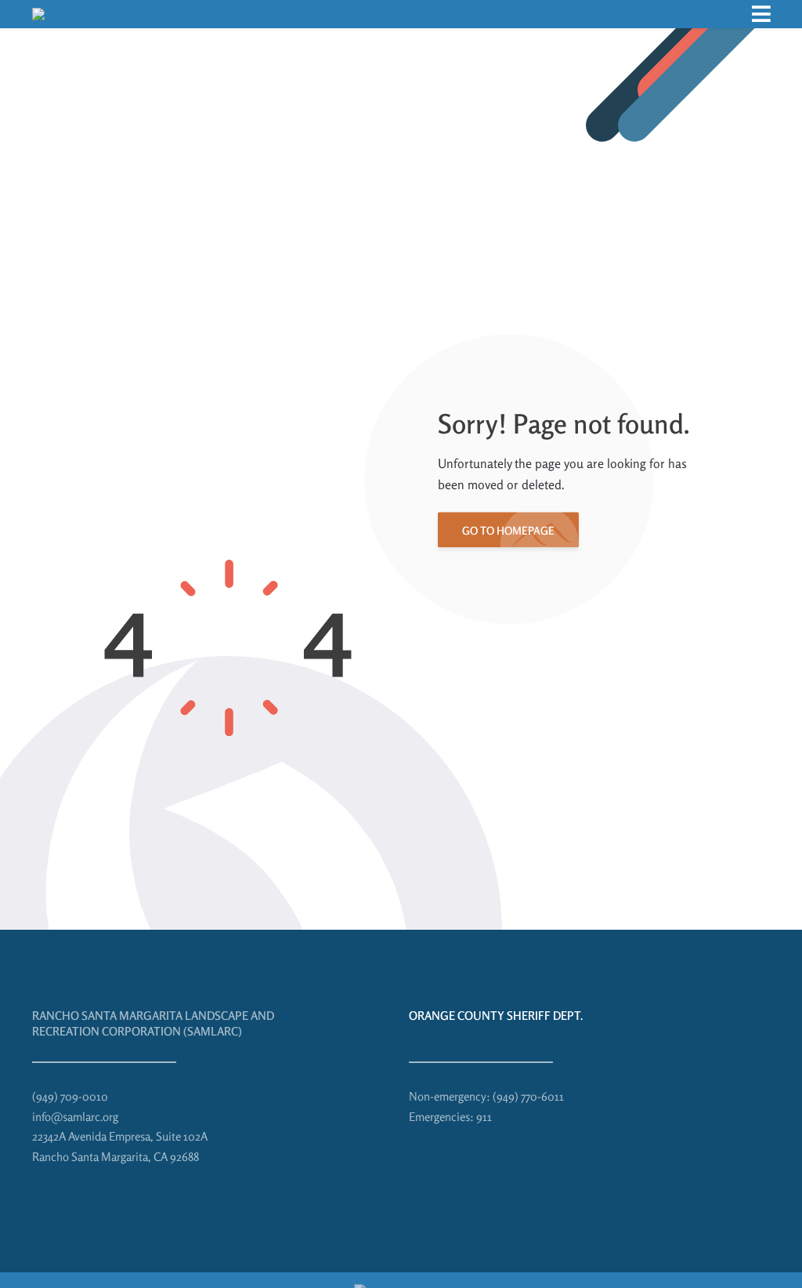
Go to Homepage (508, 530)
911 (484, 1116)
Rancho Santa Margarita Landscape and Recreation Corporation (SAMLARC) (153, 1023)
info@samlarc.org (75, 1116)
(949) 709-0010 (70, 1096)
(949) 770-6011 (528, 1096)
